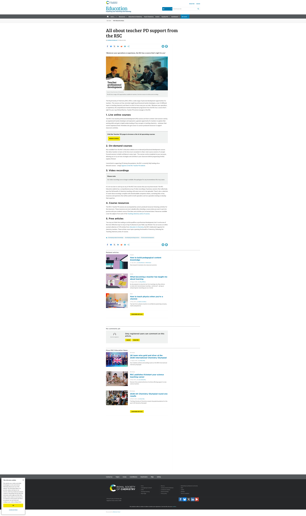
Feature (132, 254)
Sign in (128, 340)
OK (13, 505)
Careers (182, 489)
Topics (117, 477)
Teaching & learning (145, 491)
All (163, 9)
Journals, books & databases (167, 487)
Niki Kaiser (148, 262)
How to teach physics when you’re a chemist (146, 297)
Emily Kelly (142, 360)
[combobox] (186, 9)
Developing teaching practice (132, 237)
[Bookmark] (166, 46)
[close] (167, 43)
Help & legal (143, 493)
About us (163, 486)
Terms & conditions (185, 493)
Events (142, 489)
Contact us (109, 477)
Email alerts (144, 477)
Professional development (147, 237)
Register (191, 3)
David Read (141, 262)
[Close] (23, 480)
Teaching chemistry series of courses (139, 214)
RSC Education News (118, 20)
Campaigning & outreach (146, 487)
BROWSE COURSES (114, 138)
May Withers (143, 282)
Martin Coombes (142, 301)
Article (131, 274)
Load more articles (137, 314)
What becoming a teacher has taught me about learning (148, 278)
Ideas (131, 293)
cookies (174, 506)
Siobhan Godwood (112, 40)
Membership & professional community (189, 486)
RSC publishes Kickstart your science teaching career (147, 375)
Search (198, 8)
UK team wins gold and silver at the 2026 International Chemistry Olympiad (148, 356)
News (182, 487)
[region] (13, 496)
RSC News (132, 352)
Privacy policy (164, 493)
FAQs (152, 477)
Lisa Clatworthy (142, 379)
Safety (159, 477)
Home (142, 486)
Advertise (183, 491)
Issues (124, 477)
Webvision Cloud (116, 511)
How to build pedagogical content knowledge (145, 258)
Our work (109, 20)
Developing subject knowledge (115, 237)
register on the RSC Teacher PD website (133, 165)
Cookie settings (13, 510)
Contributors (133, 477)
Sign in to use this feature (160, 43)
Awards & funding (164, 491)
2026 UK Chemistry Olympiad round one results (149, 395)
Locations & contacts (165, 489)
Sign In (198, 3)
